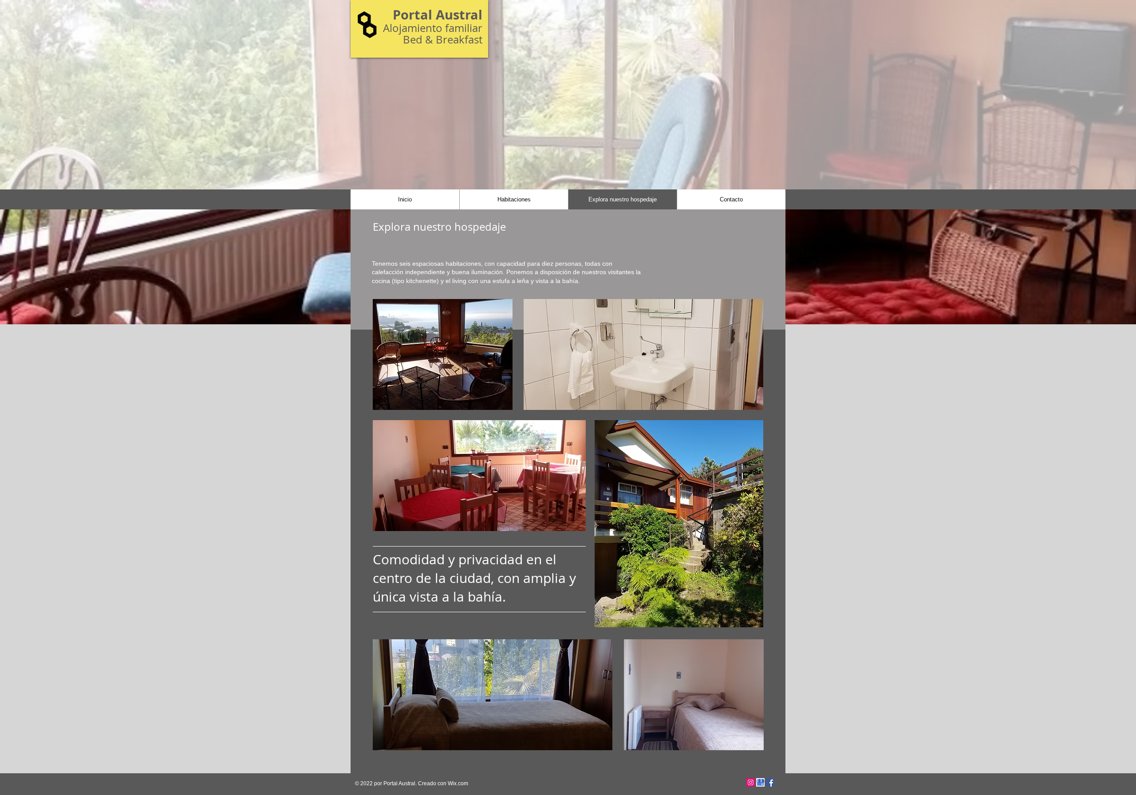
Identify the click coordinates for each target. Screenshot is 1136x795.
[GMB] (760, 782)
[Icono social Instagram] (750, 782)
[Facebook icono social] (770, 782)
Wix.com (458, 783)
